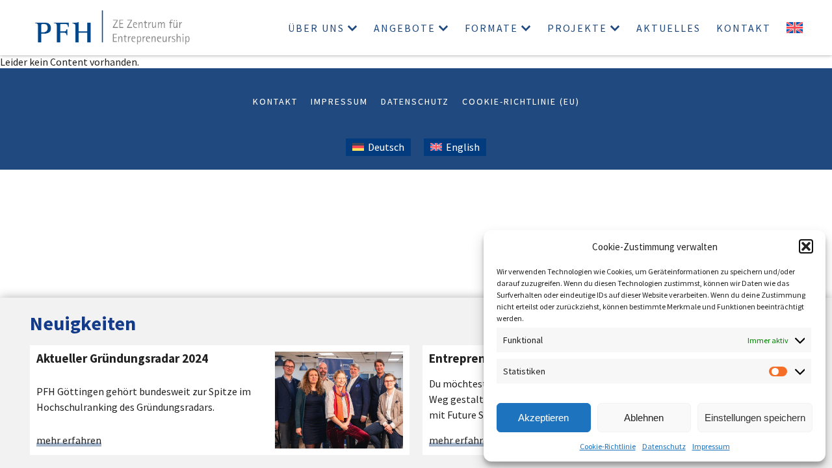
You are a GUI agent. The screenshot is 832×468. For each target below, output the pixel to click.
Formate (491, 27)
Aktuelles (668, 27)
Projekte (577, 27)
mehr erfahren (68, 440)
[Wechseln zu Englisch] (794, 27)
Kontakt (743, 27)
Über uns (316, 27)
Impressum (711, 446)
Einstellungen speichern (755, 417)
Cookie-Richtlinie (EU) (521, 101)
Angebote (405, 27)
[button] (806, 246)
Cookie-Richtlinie (608, 446)
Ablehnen (644, 417)
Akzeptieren (543, 417)
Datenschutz (664, 446)
